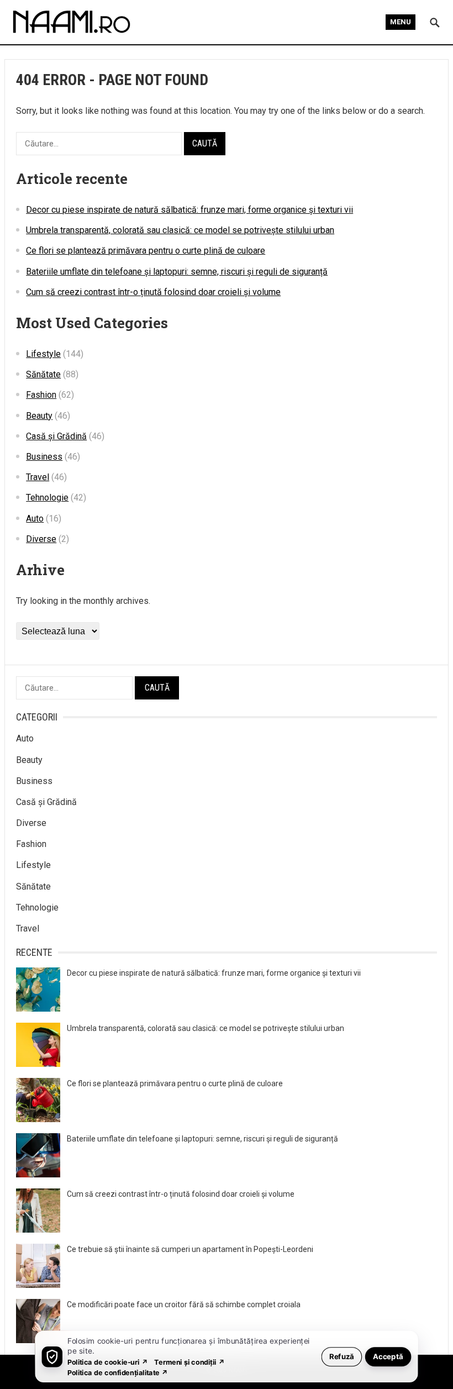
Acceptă (388, 1356)
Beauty (39, 416)
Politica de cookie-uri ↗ (107, 1362)
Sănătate (43, 374)
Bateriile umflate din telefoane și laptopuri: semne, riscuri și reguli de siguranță (177, 271)
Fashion (41, 395)
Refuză (341, 1356)
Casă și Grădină (56, 436)
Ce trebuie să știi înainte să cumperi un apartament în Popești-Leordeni (190, 1249)
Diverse (41, 539)
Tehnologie (47, 497)
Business (44, 456)
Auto (35, 518)
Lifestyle (43, 354)
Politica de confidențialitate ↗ (117, 1372)
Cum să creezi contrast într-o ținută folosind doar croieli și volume (153, 292)
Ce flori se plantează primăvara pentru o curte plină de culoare (145, 250)
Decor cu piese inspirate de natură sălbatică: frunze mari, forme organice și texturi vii (189, 209)
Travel (37, 477)
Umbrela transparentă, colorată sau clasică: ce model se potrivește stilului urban (180, 230)
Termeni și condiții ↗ (189, 1362)
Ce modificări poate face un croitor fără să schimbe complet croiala (184, 1304)
